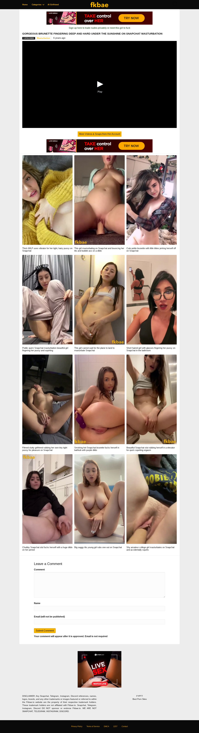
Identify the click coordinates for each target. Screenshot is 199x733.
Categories (36, 4)
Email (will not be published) (49, 616)
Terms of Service (93, 726)
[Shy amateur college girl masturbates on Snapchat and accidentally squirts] (151, 499)
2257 (115, 726)
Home (25, 4)
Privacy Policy (76, 726)
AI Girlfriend (53, 4)
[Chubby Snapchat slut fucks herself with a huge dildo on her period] (47, 499)
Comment (39, 569)
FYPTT (139, 696)
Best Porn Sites (140, 699)
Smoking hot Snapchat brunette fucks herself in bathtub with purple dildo (96, 448)
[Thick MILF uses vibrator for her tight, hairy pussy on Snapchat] (47, 200)
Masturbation (43, 38)
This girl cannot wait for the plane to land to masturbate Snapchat (94, 349)
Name (37, 603)
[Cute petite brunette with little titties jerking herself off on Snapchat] (151, 200)
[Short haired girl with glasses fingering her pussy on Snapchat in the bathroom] (151, 299)
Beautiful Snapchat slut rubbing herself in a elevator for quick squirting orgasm (150, 448)
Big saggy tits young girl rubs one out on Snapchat (98, 547)
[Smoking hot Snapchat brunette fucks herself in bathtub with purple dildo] (99, 399)
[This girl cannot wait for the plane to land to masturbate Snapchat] (99, 299)
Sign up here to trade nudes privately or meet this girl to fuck (99, 28)
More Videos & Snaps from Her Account (99, 134)
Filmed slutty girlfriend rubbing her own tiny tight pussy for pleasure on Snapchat (44, 448)
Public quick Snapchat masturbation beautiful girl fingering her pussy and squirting (45, 349)
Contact (125, 726)
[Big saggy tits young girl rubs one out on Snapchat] (99, 499)
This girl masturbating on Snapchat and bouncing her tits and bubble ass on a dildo (99, 249)
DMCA (106, 726)
